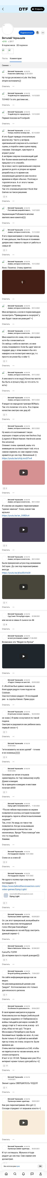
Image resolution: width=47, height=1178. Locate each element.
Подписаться (26, 33)
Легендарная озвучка (16, 854)
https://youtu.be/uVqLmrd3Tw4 (17, 458)
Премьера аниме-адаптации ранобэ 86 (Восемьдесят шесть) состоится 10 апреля (19, 1149)
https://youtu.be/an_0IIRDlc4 (15, 515)
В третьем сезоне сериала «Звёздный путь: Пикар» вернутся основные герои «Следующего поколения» (19, 714)
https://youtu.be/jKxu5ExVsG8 (16, 573)
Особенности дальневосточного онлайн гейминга (19, 1008)
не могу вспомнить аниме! (18, 638)
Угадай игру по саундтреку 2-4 (19, 95)
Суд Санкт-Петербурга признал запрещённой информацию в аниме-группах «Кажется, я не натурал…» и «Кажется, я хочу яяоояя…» (19, 616)
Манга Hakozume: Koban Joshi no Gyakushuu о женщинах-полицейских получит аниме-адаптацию (19, 948)
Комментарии (16, 58)
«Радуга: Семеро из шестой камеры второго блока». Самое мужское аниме (19, 682)
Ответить (6, 86)
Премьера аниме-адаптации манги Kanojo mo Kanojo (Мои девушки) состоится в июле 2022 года (19, 1101)
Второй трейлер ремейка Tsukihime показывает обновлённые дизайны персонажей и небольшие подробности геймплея (19, 973)
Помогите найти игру (16, 74)
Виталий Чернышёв (15, 71)
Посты (5, 58)
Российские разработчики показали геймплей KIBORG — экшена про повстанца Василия (19, 210)
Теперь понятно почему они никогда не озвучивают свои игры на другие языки (19, 133)
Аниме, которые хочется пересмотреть (19, 232)
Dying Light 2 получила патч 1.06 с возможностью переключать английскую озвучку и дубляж (19, 806)
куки (18, 1166)
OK (40, 1166)
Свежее (5, 65)
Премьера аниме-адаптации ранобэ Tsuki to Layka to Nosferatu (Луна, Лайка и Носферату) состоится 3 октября (19, 917)
